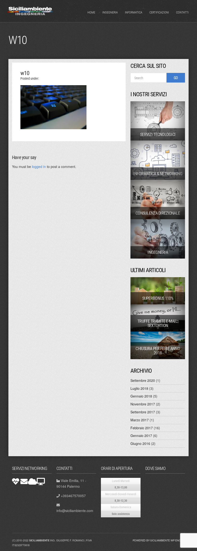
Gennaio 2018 (141, 396)
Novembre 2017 (142, 404)
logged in (39, 166)
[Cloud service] (32, 481)
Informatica (133, 12)
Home (91, 12)
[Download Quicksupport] (15, 481)
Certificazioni (159, 12)
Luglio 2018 (139, 388)
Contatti (182, 12)
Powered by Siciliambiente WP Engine (159, 540)
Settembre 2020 (142, 380)
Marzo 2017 (139, 419)
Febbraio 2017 (141, 427)
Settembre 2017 (142, 412)
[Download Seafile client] (40, 481)
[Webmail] (24, 481)
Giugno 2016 (140, 443)
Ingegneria (110, 12)
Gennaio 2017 (141, 435)
